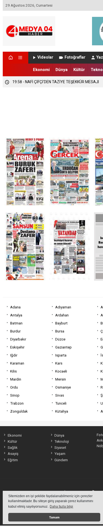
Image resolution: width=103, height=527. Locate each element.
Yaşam (59, 453)
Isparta (60, 355)
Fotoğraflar (75, 57)
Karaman (17, 363)
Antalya (16, 315)
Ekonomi (41, 69)
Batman (16, 323)
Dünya (61, 69)
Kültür (79, 69)
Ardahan (62, 315)
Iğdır (13, 355)
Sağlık (12, 447)
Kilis (13, 371)
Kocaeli (61, 371)
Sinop (15, 395)
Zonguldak (19, 411)
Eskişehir (17, 347)
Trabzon (17, 403)
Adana (15, 307)
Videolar (45, 57)
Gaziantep (63, 347)
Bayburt (61, 323)
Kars (58, 363)
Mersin (60, 379)
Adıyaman (63, 307)
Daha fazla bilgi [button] (61, 506)
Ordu (14, 387)
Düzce (60, 339)
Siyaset (60, 447)
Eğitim (13, 460)
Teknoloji (61, 441)
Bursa (59, 331)
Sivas (59, 395)
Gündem (61, 460)
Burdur (15, 331)
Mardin (15, 379)
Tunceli (60, 403)
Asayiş (13, 453)
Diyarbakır (18, 339)
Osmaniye (63, 387)
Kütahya (61, 411)
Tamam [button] (54, 517)
